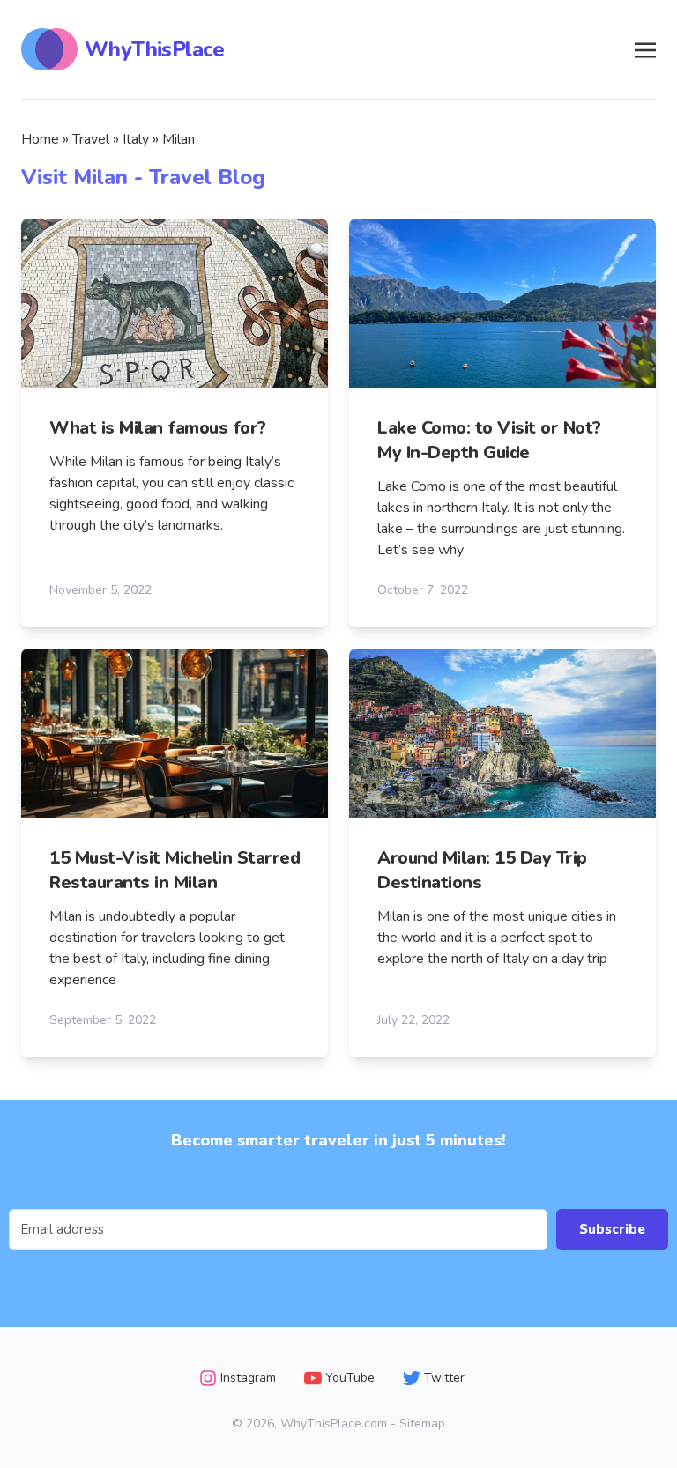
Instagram (248, 1377)
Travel (90, 139)
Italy (136, 139)
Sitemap (422, 1423)
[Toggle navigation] (645, 48)
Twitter (444, 1377)
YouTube (350, 1377)
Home (40, 139)
